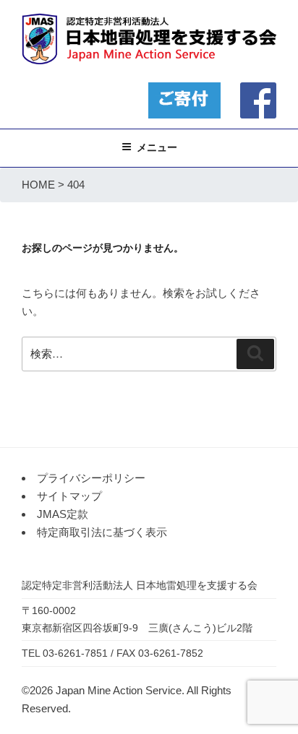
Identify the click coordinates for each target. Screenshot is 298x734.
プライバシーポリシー (91, 478)
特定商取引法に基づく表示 (102, 532)
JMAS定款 (62, 514)
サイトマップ (69, 496)
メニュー (157, 147)
